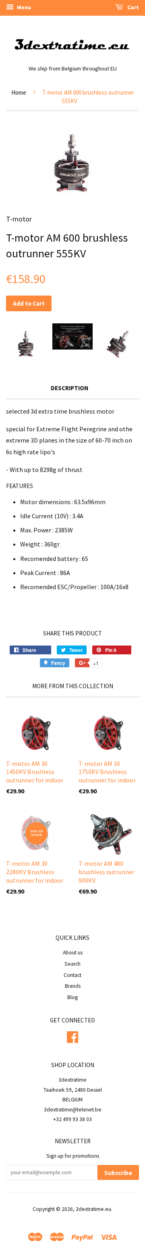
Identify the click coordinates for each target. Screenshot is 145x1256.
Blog (72, 997)
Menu (23, 7)
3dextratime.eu (93, 1209)
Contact (72, 975)
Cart (132, 7)
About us (73, 952)
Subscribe (118, 1173)
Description (69, 388)
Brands (73, 986)
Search (72, 963)
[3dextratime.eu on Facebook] (72, 1036)
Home (18, 92)
